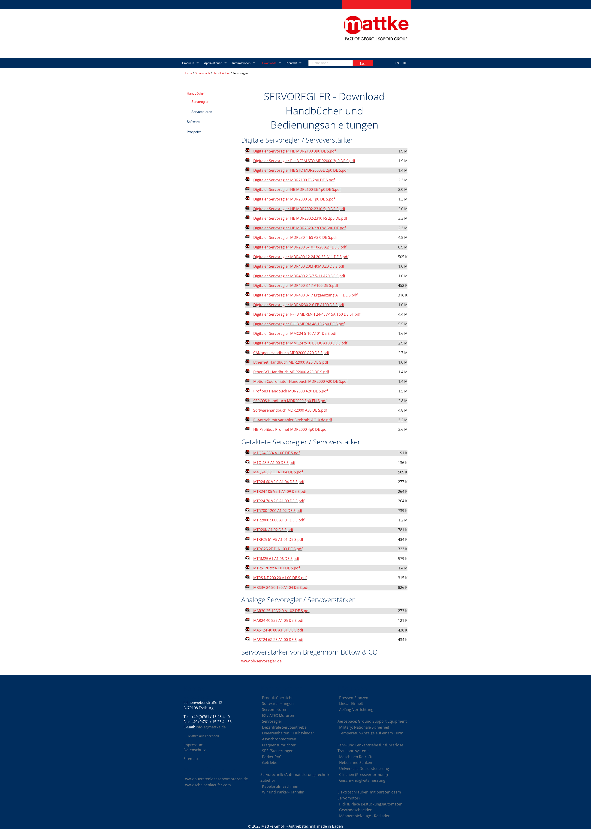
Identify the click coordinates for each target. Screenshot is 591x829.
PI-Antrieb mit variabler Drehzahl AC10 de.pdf (292, 419)
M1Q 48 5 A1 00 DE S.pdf (274, 462)
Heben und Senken (355, 762)
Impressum (193, 744)
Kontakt (291, 63)
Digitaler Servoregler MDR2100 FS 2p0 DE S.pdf (294, 180)
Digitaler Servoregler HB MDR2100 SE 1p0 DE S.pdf (297, 189)
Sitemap (191, 758)
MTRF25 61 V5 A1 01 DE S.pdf (278, 539)
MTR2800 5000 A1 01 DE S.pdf (278, 520)
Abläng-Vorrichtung (356, 709)
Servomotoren (201, 111)
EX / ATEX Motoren (278, 715)
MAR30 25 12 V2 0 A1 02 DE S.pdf (281, 610)
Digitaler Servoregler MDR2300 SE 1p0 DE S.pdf (294, 199)
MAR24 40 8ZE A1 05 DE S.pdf (278, 620)
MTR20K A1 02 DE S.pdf (273, 529)
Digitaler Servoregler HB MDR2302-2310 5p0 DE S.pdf (299, 208)
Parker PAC (271, 756)
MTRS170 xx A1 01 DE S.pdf (276, 568)
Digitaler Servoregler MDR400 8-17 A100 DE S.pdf (295, 285)
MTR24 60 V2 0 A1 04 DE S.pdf (278, 481)
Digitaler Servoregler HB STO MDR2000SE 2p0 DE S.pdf (300, 170)
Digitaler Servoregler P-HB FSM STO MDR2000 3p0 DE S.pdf (304, 160)
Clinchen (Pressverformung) (363, 774)
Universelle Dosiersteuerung (364, 768)
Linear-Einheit (351, 703)
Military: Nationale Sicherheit (364, 727)
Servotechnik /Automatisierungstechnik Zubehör (294, 777)
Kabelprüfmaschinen (280, 786)
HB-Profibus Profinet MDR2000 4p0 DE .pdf (290, 429)
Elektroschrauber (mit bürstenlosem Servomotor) (369, 795)
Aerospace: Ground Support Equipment (372, 721)
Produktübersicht (277, 697)
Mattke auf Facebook (203, 736)
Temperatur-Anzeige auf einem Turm (371, 733)
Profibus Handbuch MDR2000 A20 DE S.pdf (290, 391)
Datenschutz (194, 749)
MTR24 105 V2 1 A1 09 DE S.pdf (279, 491)
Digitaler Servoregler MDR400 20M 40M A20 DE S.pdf (298, 266)
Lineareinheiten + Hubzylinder (288, 733)
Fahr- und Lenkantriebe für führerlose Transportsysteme (370, 748)
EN (397, 63)
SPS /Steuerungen (277, 750)
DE (405, 63)
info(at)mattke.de (211, 727)
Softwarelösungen (278, 703)
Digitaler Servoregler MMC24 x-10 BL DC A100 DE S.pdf (300, 343)
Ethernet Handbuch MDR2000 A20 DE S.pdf (290, 362)
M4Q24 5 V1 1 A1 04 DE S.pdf (278, 472)
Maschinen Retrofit (355, 756)
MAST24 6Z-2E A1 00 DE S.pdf (278, 639)
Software (193, 121)
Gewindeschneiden (355, 809)
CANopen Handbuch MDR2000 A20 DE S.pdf (291, 352)
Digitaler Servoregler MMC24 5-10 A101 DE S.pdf (294, 333)
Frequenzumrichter (279, 745)
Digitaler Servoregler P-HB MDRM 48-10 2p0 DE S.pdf (298, 323)
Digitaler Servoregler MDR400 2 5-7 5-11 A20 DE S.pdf (299, 275)
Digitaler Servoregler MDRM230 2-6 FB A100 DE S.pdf (298, 304)
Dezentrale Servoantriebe (284, 727)
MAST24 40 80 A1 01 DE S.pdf (278, 630)
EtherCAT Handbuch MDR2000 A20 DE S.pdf (291, 371)
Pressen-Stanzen (353, 697)
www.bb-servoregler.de (261, 661)
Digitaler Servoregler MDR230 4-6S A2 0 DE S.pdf (295, 237)
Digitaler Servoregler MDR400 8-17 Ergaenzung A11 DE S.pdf (305, 295)
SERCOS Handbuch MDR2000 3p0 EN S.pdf (289, 400)
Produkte (188, 63)
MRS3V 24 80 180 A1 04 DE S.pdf (280, 587)
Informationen (241, 63)
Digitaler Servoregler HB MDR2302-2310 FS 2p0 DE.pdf (300, 218)
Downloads (269, 63)
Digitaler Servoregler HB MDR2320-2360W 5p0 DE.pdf (299, 227)
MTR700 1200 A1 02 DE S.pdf (277, 510)
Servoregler (199, 101)
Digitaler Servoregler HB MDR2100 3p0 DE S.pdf (294, 151)
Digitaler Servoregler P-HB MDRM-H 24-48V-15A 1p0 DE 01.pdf (306, 314)
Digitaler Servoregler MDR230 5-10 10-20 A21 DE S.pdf (299, 247)
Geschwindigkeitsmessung (362, 780)
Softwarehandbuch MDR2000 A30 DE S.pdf (290, 410)
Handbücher (221, 73)
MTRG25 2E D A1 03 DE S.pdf (277, 548)
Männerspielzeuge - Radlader (364, 815)
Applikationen (213, 63)
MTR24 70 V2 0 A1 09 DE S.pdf (278, 500)
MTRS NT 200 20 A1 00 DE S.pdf (280, 577)
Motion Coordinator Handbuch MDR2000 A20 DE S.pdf (300, 381)
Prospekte (194, 131)
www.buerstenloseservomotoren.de (216, 778)
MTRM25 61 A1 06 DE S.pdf (276, 558)
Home (188, 73)
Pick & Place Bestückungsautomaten (370, 804)
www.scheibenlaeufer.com (208, 784)
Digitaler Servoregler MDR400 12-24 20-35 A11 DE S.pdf (300, 256)
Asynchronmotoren (279, 739)
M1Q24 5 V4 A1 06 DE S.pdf (276, 452)
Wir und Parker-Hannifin (283, 792)
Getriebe (269, 762)
